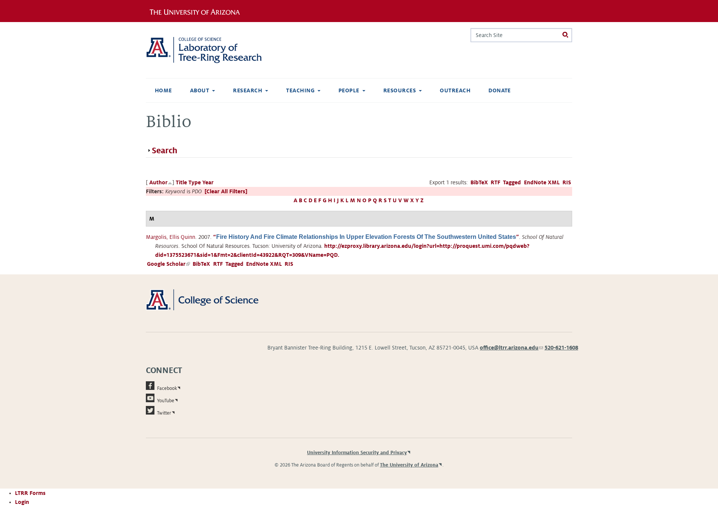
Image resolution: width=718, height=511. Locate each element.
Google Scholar (168, 264)
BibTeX (479, 182)
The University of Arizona (409, 465)
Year (208, 182)
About (199, 90)
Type (194, 182)
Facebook (167, 388)
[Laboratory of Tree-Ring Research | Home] (213, 50)
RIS (566, 182)
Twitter (164, 413)
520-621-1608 (561, 348)
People (348, 90)
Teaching (300, 90)
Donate (499, 90)
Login (22, 502)
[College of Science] (213, 299)
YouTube (165, 400)
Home (163, 90)
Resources (399, 90)
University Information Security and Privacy (357, 452)
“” (366, 237)
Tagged (512, 182)
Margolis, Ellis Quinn (170, 237)
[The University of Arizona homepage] (197, 11)
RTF (495, 182)
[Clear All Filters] (226, 191)
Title (181, 182)
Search (164, 150)
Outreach (455, 90)
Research (247, 90)
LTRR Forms (30, 493)
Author (158, 182)
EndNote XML (542, 182)
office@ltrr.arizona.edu (511, 348)
